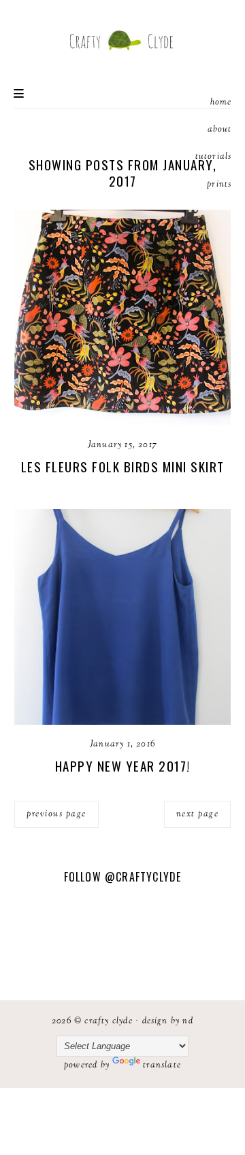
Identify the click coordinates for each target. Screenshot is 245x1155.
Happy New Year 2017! (123, 765)
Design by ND (167, 1021)
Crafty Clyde (108, 1021)
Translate (162, 1065)
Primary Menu (19, 93)
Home (221, 102)
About (220, 130)
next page (197, 814)
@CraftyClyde (143, 877)
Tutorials (213, 157)
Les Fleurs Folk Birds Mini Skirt (123, 466)
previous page (56, 814)
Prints (219, 184)
